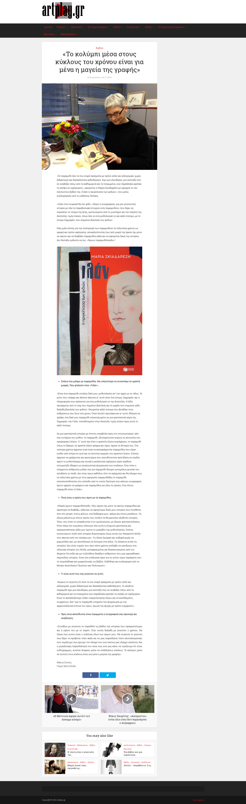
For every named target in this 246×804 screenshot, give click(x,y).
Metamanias (68, 34)
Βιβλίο (117, 26)
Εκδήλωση (145, 762)
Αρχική (48, 26)
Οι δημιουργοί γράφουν (171, 26)
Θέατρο (61, 26)
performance (129, 745)
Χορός (148, 26)
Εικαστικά (133, 26)
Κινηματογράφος (97, 26)
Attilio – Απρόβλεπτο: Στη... (138, 765)
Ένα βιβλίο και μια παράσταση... (133, 753)
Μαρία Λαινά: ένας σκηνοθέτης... (76, 767)
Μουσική (76, 26)
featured (71, 745)
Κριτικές (49, 34)
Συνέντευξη (72, 749)
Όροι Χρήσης (198, 800)
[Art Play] (63, 10)
